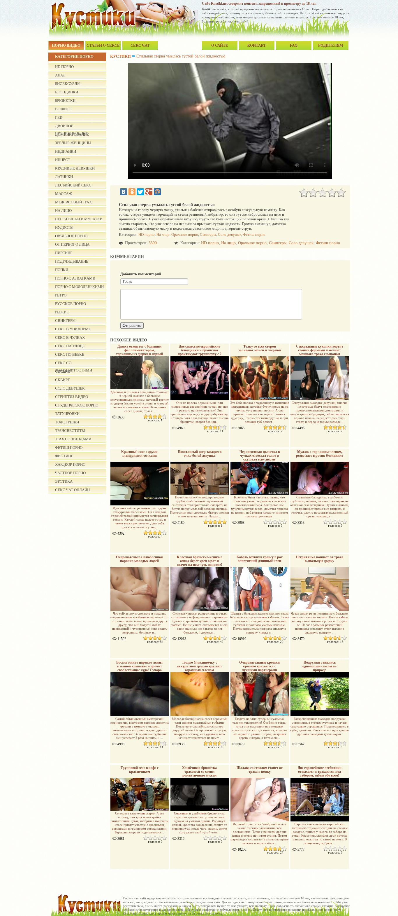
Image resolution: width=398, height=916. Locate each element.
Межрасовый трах (73, 202)
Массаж (63, 193)
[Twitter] (140, 191)
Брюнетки (65, 100)
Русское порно (70, 303)
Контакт (256, 45)
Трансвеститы (70, 430)
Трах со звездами (73, 439)
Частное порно (70, 473)
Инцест (62, 160)
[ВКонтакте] (123, 191)
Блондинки (66, 92)
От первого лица (72, 244)
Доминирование (72, 134)
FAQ (293, 45)
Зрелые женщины (73, 143)
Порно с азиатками (75, 278)
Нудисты (64, 227)
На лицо (63, 210)
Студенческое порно (76, 405)
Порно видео (66, 45)
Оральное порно (71, 236)
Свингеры (65, 320)
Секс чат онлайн (72, 490)
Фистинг (64, 456)
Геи (58, 117)
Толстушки (67, 422)
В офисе (63, 109)
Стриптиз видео (71, 397)
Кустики (120, 56)
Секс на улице (70, 346)
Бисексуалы (67, 83)
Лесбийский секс (73, 185)
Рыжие (62, 312)
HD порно (64, 66)
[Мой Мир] (157, 191)
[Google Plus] (148, 191)
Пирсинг (64, 253)
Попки (61, 270)
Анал (60, 75)
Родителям (330, 45)
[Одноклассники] (131, 191)
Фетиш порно (68, 447)
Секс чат (140, 45)
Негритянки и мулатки (79, 219)
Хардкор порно (70, 464)
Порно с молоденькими (79, 287)
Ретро (60, 295)
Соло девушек (70, 388)
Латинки (64, 177)
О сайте (219, 45)
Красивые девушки (75, 168)
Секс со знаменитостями (73, 364)
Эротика (64, 481)
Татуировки (67, 413)
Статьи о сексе (103, 45)
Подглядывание (71, 261)
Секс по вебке (69, 354)
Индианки (65, 151)
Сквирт (62, 380)
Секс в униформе (73, 329)
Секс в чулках (70, 337)
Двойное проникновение (71, 127)
